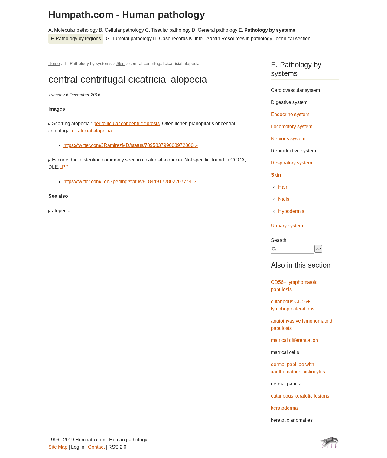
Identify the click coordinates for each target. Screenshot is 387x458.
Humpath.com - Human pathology (126, 14)
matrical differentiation (294, 340)
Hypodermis (291, 211)
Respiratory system (291, 162)
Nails (283, 199)
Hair (282, 187)
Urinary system (287, 225)
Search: (279, 240)
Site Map (57, 447)
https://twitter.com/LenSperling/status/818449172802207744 (127, 181)
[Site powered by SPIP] (329, 442)
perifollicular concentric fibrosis (126, 123)
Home (54, 63)
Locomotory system (291, 126)
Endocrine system (290, 114)
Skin (120, 63)
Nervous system (288, 138)
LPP (64, 167)
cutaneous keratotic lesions (300, 395)
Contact (96, 447)
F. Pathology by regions (76, 38)
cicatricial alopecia (92, 130)
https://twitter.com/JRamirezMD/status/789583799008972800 (128, 145)
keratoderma (284, 408)
